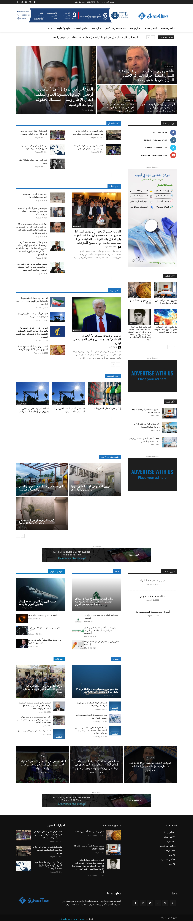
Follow (147, 140)
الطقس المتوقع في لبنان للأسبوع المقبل (34, 731)
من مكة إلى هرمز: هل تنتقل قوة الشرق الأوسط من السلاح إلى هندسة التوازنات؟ (48, 865)
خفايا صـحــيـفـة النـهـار (152, 596)
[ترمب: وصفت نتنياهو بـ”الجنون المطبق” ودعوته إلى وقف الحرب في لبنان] (96, 314)
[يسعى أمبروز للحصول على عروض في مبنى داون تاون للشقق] (169, 442)
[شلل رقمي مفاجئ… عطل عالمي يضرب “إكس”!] (22, 631)
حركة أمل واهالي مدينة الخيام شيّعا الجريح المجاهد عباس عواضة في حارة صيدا (42, 689)
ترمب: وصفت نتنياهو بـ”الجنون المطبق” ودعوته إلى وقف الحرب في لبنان (97, 339)
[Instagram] (22, 2)
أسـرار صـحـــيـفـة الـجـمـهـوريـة (153, 611)
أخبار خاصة (42, 756)
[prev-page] (118, 175)
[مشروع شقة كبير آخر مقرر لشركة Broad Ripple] (165, 290)
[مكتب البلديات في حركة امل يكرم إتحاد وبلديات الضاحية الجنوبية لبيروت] (113, 135)
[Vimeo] (30, 2)
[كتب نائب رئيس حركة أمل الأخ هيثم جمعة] (57, 164)
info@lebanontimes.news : (72, 919)
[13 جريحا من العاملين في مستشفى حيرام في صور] (78, 618)
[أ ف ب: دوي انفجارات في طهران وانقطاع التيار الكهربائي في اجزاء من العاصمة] (57, 302)
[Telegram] (150, 903)
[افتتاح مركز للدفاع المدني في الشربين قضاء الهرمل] (57, 197)
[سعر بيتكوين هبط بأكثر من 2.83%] (139, 290)
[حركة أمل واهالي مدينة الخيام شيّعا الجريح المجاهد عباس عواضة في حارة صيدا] (40, 681)
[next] (148, 37)
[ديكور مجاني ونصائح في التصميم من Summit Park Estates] (42, 513)
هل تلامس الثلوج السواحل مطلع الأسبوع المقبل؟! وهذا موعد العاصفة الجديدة (165, 329)
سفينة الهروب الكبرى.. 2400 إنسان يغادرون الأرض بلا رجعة (37, 603)
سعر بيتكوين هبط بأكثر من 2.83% (89, 831)
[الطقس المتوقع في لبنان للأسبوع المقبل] (59, 734)
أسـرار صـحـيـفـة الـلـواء (152, 580)
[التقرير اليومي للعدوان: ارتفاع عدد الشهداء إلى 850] (78, 644)
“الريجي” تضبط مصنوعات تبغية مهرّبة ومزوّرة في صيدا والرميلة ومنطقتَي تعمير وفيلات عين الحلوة (34, 719)
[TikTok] (158, 903)
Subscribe (145, 155)
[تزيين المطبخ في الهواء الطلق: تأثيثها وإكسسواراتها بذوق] (95, 479)
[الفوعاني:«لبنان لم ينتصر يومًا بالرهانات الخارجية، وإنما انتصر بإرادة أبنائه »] (150, 764)
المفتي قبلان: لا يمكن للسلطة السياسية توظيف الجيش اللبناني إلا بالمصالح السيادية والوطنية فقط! (35, 705)
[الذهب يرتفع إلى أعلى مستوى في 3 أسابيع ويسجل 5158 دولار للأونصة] (57, 350)
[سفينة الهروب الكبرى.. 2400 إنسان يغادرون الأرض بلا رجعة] (40, 594)
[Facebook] (17, 2)
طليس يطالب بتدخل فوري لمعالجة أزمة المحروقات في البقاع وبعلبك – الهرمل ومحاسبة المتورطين (31, 267)
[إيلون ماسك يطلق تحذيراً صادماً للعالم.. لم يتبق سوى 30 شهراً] (22, 643)
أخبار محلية (114, 186)
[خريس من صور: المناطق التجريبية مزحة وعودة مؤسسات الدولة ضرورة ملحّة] (57, 212)
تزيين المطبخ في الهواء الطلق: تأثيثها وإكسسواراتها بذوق (90, 488)
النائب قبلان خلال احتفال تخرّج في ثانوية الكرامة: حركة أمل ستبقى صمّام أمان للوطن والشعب (96, 37)
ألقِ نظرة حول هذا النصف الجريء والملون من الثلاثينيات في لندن (41, 488)
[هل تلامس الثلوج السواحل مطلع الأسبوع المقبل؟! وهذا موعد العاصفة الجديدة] (165, 317)
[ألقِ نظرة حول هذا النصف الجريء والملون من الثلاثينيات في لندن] (42, 479)
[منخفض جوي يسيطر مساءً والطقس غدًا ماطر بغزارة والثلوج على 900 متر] (96, 681)
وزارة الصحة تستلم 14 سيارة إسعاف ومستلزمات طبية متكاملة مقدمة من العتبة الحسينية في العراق (94, 601)
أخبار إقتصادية (21, 404)
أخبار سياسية (88, 84)
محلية (156, 323)
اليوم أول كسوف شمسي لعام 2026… (43, 615)
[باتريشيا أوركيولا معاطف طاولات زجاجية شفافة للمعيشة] (169, 427)
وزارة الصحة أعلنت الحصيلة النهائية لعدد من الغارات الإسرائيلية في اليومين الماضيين (100, 630)
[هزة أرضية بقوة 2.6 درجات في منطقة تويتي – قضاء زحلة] (115, 718)
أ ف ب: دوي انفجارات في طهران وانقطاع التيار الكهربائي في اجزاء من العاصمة (32, 301)
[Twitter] (26, 2)
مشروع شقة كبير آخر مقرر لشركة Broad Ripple (166, 301)
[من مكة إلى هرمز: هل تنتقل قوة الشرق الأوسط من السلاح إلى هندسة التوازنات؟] (57, 149)
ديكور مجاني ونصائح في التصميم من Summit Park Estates (38, 522)
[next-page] (113, 175)
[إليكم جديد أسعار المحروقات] (104, 393)
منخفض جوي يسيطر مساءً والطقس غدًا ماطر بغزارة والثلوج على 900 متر (97, 690)
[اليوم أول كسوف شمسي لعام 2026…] (22, 618)
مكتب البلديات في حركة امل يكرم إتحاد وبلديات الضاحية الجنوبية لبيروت (47, 850)
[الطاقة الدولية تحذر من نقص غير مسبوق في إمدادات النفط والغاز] (32, 393)
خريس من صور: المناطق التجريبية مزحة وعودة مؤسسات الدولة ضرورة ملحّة (32, 211)
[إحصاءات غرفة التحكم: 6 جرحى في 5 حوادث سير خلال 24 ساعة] (115, 706)
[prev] (153, 37)
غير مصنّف (132, 323)
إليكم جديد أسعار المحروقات (107, 408)
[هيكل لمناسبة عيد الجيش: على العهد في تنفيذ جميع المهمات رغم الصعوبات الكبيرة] (117, 99)
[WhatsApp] (173, 903)
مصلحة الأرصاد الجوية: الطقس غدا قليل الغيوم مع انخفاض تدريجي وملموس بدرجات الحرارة (91, 730)
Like (153, 132)
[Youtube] (34, 2)
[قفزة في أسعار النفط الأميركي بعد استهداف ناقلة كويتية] (57, 317)
